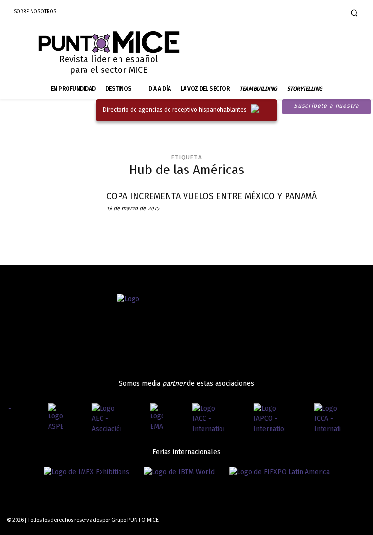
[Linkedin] (329, 12)
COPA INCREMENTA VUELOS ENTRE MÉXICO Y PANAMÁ (211, 196)
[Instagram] (314, 12)
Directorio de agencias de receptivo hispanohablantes (175, 109)
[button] (354, 12)
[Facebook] (299, 12)
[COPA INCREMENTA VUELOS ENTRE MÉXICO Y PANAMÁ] (52, 214)
